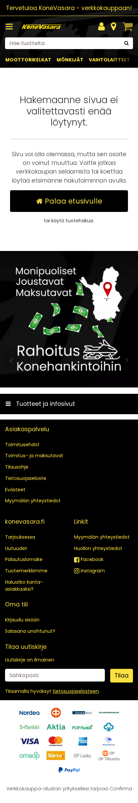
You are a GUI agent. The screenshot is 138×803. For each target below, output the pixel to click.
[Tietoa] (113, 26)
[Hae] (126, 43)
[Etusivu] (41, 27)
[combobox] (69, 43)
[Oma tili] (101, 26)
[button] (76, 691)
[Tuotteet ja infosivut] (11, 27)
